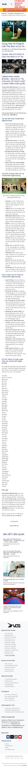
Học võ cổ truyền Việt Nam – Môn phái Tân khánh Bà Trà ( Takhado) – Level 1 (12, 552)
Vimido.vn (4, 727)
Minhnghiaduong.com (18, 725)
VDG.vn (10, 727)
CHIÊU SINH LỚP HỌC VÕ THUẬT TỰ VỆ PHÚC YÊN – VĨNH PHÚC (12, 607)
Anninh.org (4, 720)
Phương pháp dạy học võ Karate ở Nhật (13, 580)
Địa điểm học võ (7, 49)
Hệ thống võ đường (17, 49)
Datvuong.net (20, 720)
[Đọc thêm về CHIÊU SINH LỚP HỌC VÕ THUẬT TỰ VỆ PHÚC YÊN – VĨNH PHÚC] (14, 596)
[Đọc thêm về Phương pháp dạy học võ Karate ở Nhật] (14, 569)
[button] (15, 10)
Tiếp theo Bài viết (14, 525)
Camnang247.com (6, 725)
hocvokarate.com (15, 722)
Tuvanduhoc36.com (17, 727)
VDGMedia (24, 765)
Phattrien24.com (15, 724)
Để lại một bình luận (7, 544)
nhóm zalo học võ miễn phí (14, 515)
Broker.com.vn (12, 720)
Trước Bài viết (14, 521)
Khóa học (15, 544)
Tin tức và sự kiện (10, 655)
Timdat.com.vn (5, 722)
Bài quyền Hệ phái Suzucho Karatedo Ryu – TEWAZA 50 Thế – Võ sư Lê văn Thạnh (13, 540)
